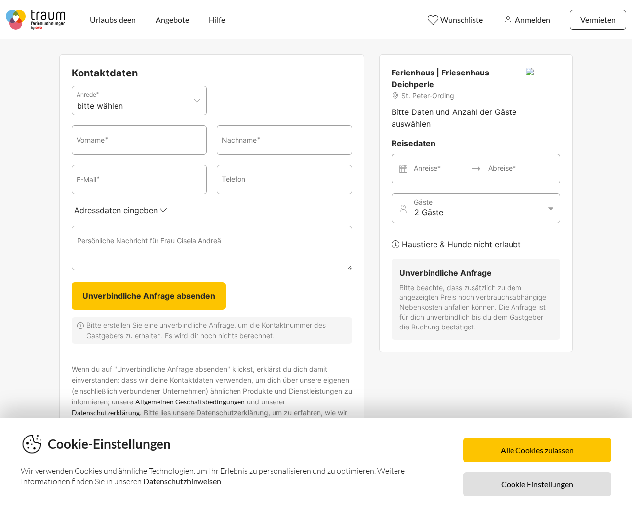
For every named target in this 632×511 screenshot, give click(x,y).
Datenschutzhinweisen (182, 481)
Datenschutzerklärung (106, 412)
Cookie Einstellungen (537, 484)
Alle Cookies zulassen (537, 450)
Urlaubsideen (113, 19)
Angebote (172, 19)
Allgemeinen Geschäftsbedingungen (190, 402)
